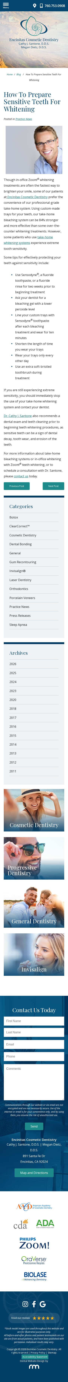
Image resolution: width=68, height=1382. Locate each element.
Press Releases (20, 616)
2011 (12, 771)
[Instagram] (25, 1304)
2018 (12, 709)
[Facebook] (34, 1304)
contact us (21, 476)
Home (10, 74)
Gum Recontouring (22, 562)
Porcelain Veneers (22, 598)
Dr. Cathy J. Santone (18, 416)
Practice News (23, 119)
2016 (12, 726)
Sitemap (52, 1352)
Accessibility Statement (34, 1356)
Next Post (53, 486)
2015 (12, 736)
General (15, 553)
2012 (12, 762)
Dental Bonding (20, 544)
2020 (12, 700)
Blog (18, 74)
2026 (12, 664)
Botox (13, 517)
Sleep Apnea (18, 625)
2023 (12, 691)
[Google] (43, 1304)
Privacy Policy (38, 1352)
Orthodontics (18, 589)
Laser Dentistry (20, 580)
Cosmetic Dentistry (22, 535)
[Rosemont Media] (34, 1367)
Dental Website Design (32, 1361)
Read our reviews (20, 1318)
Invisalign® (17, 571)
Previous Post (16, 486)
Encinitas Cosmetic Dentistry (27, 197)
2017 (12, 718)
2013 (12, 753)
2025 (12, 673)
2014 (12, 744)
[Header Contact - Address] (35, 6)
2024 (12, 682)
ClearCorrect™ (19, 526)
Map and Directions (34, 1173)
